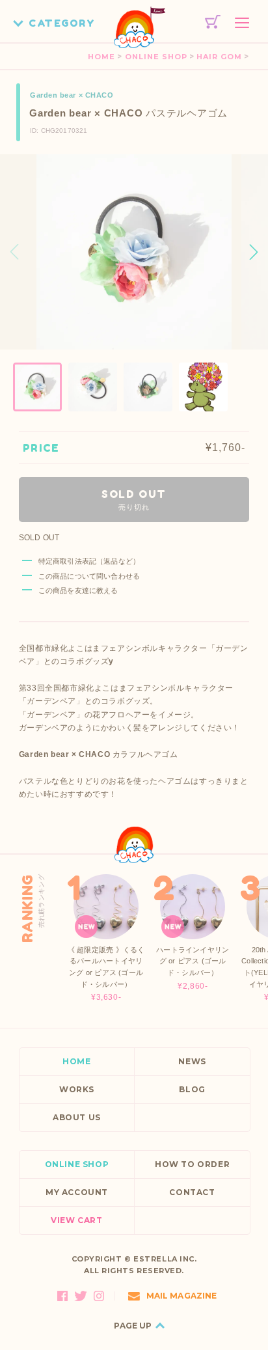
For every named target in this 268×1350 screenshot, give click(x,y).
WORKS (76, 1089)
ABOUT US (77, 1117)
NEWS (192, 1061)
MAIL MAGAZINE (181, 1296)
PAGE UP (133, 1325)
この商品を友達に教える (78, 590)
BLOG (192, 1089)
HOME (101, 56)
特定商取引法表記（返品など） (89, 561)
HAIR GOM (219, 56)
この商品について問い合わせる (89, 576)
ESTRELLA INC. (164, 1258)
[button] (253, 252)
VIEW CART (76, 1220)
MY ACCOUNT (77, 1192)
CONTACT (192, 1192)
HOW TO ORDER (192, 1164)
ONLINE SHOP (156, 56)
